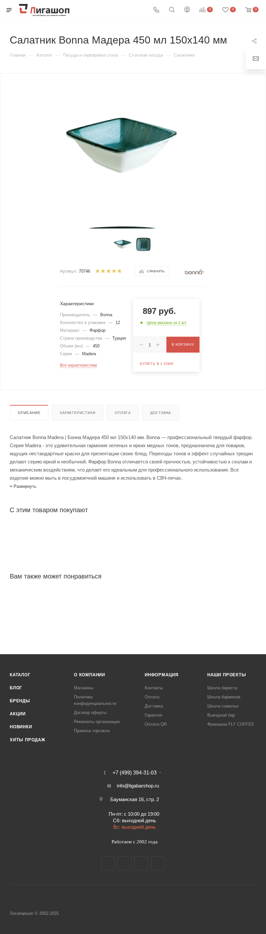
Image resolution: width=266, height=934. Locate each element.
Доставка (160, 413)
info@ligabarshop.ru (138, 785)
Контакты (154, 687)
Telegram (125, 863)
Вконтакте (108, 863)
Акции (18, 713)
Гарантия (153, 715)
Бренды (20, 700)
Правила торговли (92, 730)
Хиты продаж (27, 739)
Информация (161, 674)
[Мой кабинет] (187, 10)
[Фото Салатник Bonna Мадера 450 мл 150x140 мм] (121, 143)
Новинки (21, 726)
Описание (29, 413)
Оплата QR (156, 724)
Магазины (83, 687)
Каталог (20, 674)
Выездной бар (221, 715)
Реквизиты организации (97, 721)
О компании (89, 674)
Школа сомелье (222, 706)
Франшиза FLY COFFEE (230, 724)
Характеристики (77, 413)
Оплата (123, 413)
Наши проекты (226, 674)
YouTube (141, 863)
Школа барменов (223, 696)
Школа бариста (222, 687)
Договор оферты (90, 712)
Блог (16, 687)
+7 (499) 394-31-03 (135, 772)
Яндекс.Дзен (158, 863)
